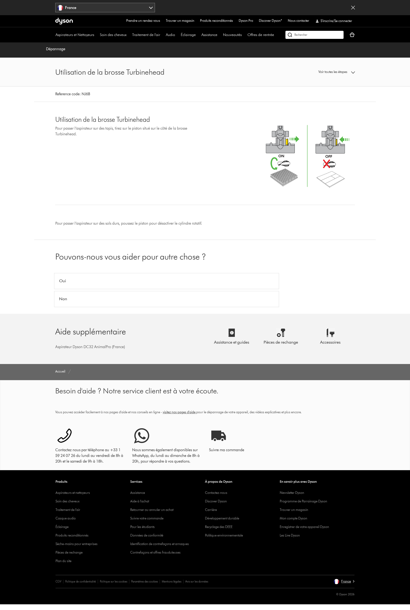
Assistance (209, 34)
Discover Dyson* (270, 21)
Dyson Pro (246, 21)
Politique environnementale (224, 535)
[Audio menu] (177, 34)
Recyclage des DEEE (219, 527)
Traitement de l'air (146, 34)
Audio (170, 34)
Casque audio (66, 518)
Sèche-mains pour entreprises (77, 544)
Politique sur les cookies (113, 581)
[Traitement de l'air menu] (162, 34)
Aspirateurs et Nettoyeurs (75, 34)
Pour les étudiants (142, 527)
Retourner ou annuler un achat (151, 510)
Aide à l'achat (139, 501)
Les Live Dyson (290, 535)
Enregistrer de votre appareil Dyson (304, 527)
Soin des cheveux (113, 34)
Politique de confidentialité (80, 581)
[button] (320, 72)
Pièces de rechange (69, 553)
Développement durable (222, 518)
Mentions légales (171, 581)
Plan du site (63, 561)
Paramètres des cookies (144, 581)
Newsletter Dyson (292, 493)
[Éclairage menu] (198, 34)
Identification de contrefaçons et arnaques (159, 544)
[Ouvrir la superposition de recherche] (314, 35)
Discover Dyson (216, 501)
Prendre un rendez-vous (143, 21)
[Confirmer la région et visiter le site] (353, 7)
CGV (58, 581)
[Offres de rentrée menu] (276, 34)
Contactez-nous (216, 493)
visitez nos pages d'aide (179, 412)
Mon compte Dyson (293, 518)
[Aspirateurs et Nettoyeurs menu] (96, 34)
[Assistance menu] (219, 34)
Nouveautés (232, 34)
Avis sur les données (196, 581)
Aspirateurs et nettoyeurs (73, 493)
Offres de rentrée (260, 34)
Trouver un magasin (180, 21)
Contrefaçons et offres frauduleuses (155, 553)
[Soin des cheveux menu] (128, 34)
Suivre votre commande (146, 518)
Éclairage (188, 34)
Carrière (211, 510)
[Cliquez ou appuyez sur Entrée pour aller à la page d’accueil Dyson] (64, 21)
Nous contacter (298, 21)
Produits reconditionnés (216, 21)
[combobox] (105, 7)
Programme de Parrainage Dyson (303, 501)
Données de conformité (146, 535)
